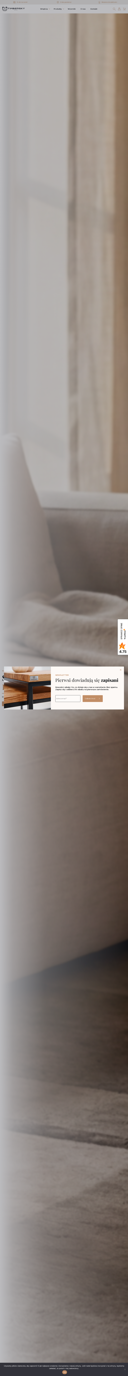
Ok (65, 1372)
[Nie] (125, 1369)
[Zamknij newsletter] (121, 670)
